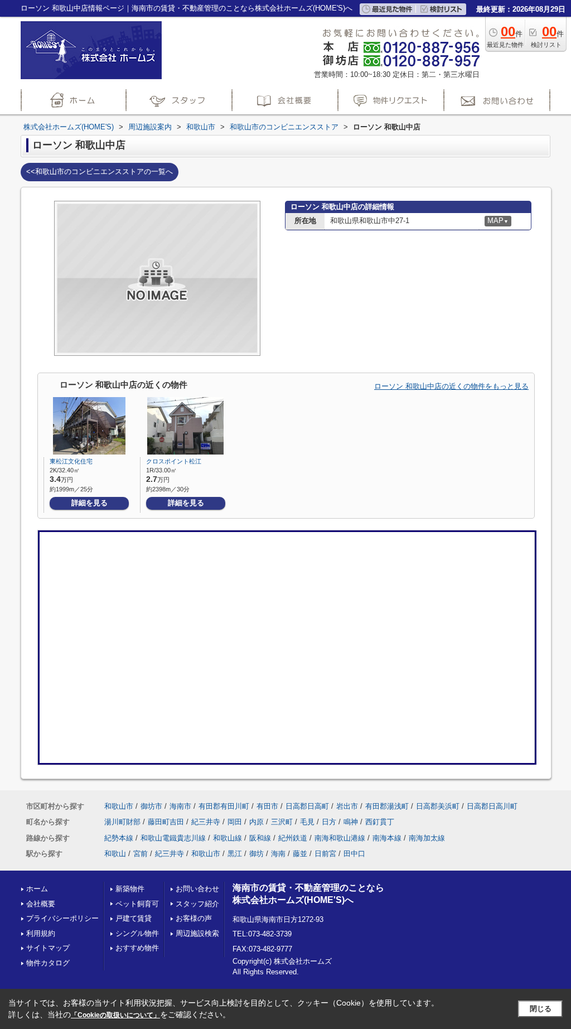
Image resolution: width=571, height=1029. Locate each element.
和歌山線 (227, 838)
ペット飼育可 (137, 904)
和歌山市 (118, 806)
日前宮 (325, 853)
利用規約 (40, 933)
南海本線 (386, 838)
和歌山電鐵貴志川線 (173, 838)
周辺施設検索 (197, 933)
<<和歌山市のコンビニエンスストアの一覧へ (99, 171)
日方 (329, 822)
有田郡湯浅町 (387, 806)
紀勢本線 (118, 838)
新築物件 (129, 889)
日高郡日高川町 (492, 806)
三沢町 (282, 822)
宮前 (140, 853)
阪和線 (260, 838)
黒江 (235, 853)
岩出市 (347, 806)
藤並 (300, 853)
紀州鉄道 (292, 838)
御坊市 (151, 806)
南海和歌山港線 (339, 838)
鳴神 (350, 822)
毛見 (307, 822)
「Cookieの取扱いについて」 (115, 1015)
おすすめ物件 (137, 948)
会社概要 (40, 904)
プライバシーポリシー (62, 918)
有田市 (267, 806)
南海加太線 (427, 838)
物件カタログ (48, 963)
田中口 (354, 853)
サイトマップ (48, 948)
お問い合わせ (197, 889)
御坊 (256, 853)
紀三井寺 (205, 822)
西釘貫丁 (379, 822)
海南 (278, 853)
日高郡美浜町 (437, 806)
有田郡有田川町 (224, 806)
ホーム (37, 889)
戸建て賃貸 (133, 918)
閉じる (540, 1008)
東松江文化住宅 (71, 461)
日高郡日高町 (307, 806)
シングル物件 (137, 933)
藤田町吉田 (166, 822)
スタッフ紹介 (197, 904)
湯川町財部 (122, 822)
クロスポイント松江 (173, 461)
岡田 (235, 822)
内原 (256, 822)
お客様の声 (194, 918)
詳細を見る (89, 503)
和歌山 (115, 853)
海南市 (180, 806)
